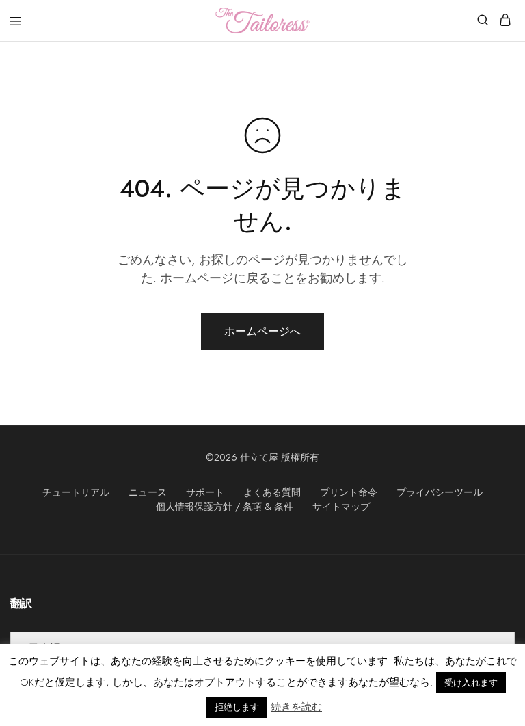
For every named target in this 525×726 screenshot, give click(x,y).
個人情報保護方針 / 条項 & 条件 (224, 506)
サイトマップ (341, 506)
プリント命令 (348, 492)
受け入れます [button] (471, 682)
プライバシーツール (439, 492)
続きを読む (296, 706)
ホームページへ (262, 331)
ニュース (148, 492)
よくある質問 (272, 492)
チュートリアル (75, 492)
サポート (205, 492)
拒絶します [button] (237, 707)
